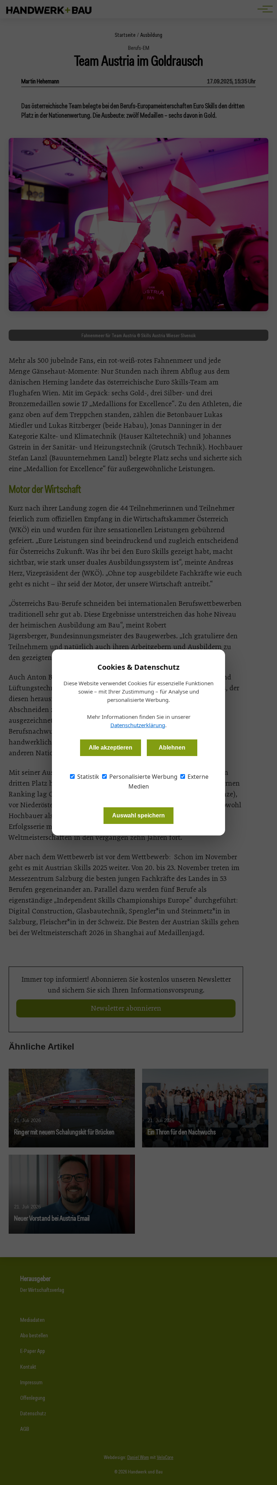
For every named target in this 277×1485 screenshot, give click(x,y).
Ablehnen (172, 747)
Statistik (87, 777)
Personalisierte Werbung (142, 777)
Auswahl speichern (138, 815)
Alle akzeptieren (110, 747)
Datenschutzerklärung (137, 725)
